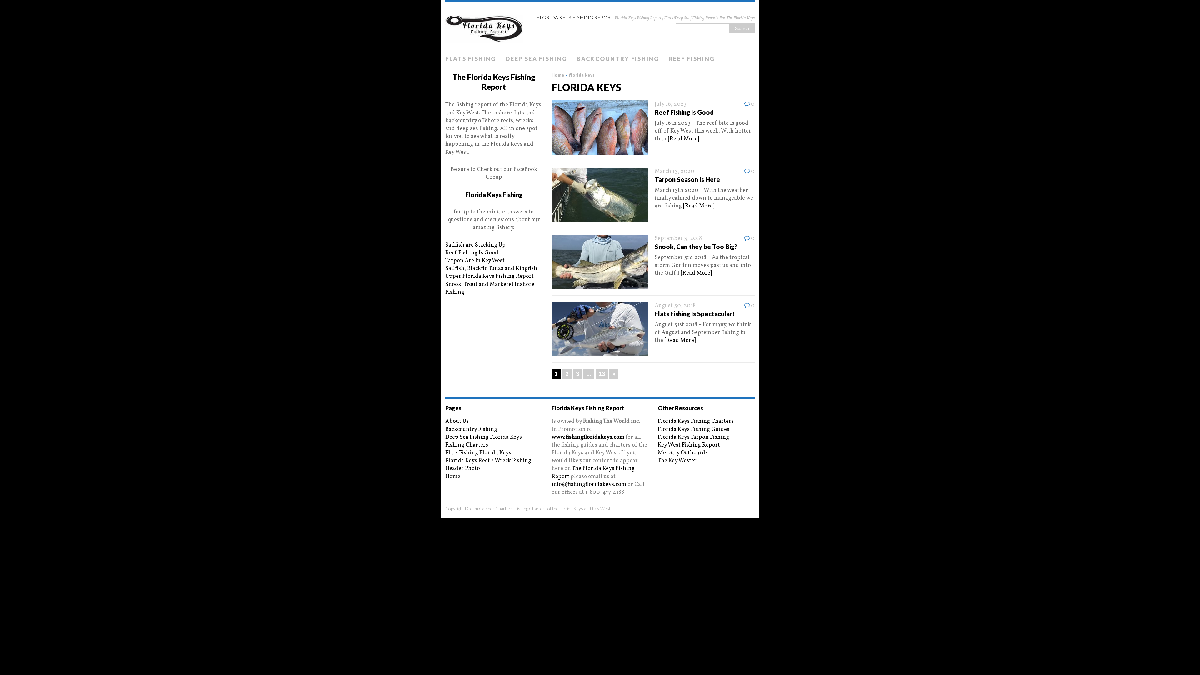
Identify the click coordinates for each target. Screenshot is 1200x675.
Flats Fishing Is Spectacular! (694, 314)
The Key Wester (677, 461)
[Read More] (683, 139)
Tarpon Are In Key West (475, 261)
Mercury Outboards (683, 453)
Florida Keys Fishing (493, 194)
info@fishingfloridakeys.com (589, 484)
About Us (457, 421)
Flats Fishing (470, 58)
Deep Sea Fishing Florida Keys (483, 437)
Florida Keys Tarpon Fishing (693, 437)
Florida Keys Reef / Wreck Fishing (488, 461)
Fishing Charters (466, 445)
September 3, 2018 (678, 238)
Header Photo (462, 468)
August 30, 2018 (675, 306)
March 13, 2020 (674, 171)
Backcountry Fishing (618, 58)
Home (452, 477)
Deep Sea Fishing (536, 58)
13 (602, 373)
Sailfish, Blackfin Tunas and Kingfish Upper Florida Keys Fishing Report (491, 272)
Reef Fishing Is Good (684, 112)
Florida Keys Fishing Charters (696, 421)
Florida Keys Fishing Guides (693, 429)
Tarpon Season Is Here (687, 179)
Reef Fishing (692, 58)
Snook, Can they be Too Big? (696, 246)
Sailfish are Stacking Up (475, 245)
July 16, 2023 (671, 104)
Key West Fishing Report (689, 445)
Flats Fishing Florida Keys (478, 453)
